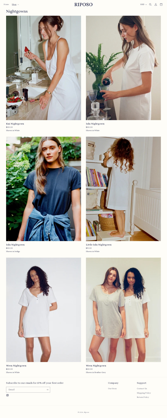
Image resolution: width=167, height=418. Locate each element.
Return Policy (143, 397)
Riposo (86, 412)
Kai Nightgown (15, 123)
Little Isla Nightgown (99, 244)
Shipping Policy (144, 393)
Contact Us (142, 389)
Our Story (112, 389)
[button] (15, 4)
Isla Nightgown (95, 123)
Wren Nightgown (16, 365)
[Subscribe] (47, 390)
